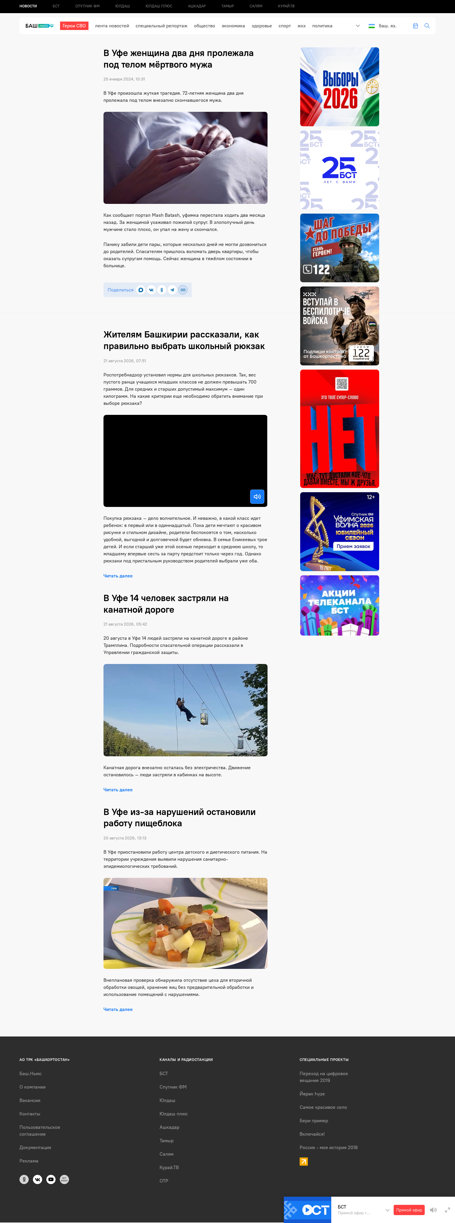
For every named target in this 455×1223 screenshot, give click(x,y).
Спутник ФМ (87, 6)
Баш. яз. (388, 26)
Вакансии (29, 1100)
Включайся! (312, 1134)
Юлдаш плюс (159, 6)
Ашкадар (197, 6)
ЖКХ (302, 26)
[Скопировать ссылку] (183, 289)
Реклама (28, 1161)
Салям (256, 6)
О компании (32, 1087)
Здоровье (262, 26)
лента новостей (112, 26)
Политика (322, 26)
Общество (204, 26)
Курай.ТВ (286, 6)
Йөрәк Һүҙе (312, 1094)
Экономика (233, 26)
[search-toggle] (427, 26)
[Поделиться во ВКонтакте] (151, 289)
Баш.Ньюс (30, 1073)
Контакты (29, 1114)
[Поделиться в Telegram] (172, 289)
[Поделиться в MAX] (140, 289)
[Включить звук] (257, 497)
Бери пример (314, 1121)
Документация (35, 1147)
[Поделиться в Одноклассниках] (161, 289)
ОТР (164, 1181)
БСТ (56, 6)
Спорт (285, 26)
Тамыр (227, 6)
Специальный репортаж (161, 26)
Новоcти (28, 6)
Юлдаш (122, 6)
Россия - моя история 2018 (329, 1147)
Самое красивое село (323, 1107)
